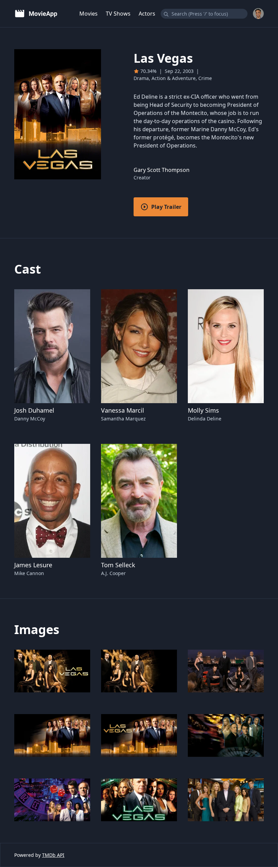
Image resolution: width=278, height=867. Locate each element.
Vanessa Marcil (122, 410)
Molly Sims (203, 410)
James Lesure (33, 565)
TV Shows (118, 13)
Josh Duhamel (34, 410)
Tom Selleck (118, 565)
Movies (88, 13)
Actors (147, 13)
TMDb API (53, 855)
